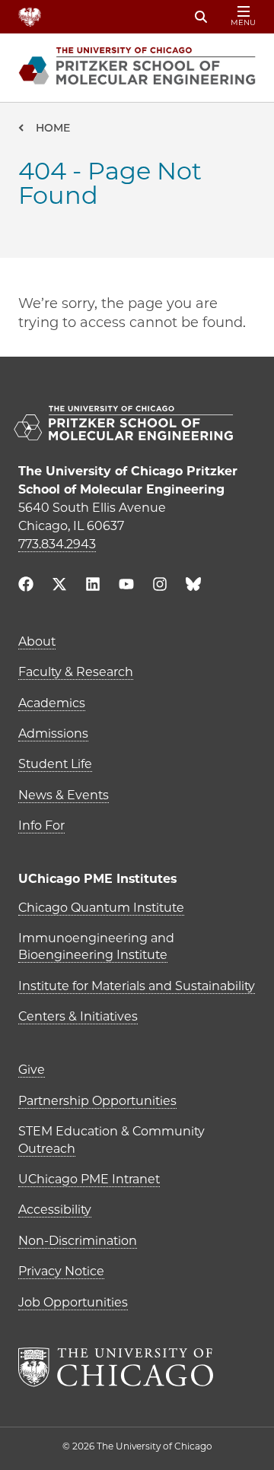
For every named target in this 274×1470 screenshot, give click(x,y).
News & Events (63, 795)
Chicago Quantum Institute (101, 907)
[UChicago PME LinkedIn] (92, 586)
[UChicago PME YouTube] (126, 586)
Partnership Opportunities (97, 1101)
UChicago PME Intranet (89, 1179)
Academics (51, 703)
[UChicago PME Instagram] (159, 586)
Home (53, 128)
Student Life (55, 764)
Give (31, 1069)
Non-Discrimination (77, 1240)
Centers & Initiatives (78, 1016)
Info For (41, 825)
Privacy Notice (61, 1271)
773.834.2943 (57, 544)
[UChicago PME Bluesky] (193, 587)
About (37, 641)
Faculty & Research (75, 672)
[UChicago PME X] (59, 586)
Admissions (53, 733)
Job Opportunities (73, 1302)
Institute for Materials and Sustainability (136, 986)
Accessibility (54, 1209)
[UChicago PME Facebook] (25, 586)
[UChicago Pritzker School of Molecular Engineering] (137, 424)
